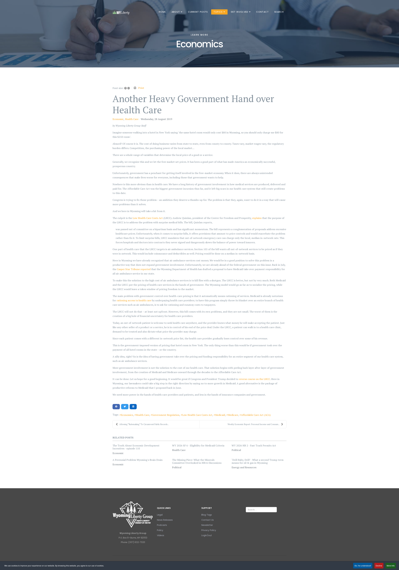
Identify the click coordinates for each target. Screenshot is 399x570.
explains (257, 218)
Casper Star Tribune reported (134, 269)
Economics (127, 415)
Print (141, 88)
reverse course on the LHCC (254, 379)
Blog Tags (206, 514)
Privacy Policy (208, 530)
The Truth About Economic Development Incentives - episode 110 (136, 447)
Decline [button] (379, 565)
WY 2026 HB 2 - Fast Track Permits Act (254, 445)
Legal (160, 514)
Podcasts (162, 525)
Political (236, 450)
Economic (118, 119)
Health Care (131, 119)
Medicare (233, 415)
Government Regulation (165, 415)
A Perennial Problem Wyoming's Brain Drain (138, 460)
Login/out (206, 535)
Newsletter (207, 525)
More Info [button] (391, 565)
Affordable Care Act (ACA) (256, 415)
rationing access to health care (134, 300)
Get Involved (239, 11)
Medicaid (220, 415)
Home (162, 11)
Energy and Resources (244, 467)
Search (279, 11)
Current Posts (198, 11)
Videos (160, 535)
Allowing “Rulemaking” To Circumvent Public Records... (144, 424)
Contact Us (207, 519)
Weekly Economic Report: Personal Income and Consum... (254, 424)
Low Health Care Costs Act (148, 218)
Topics (218, 11)
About (176, 11)
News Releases (165, 519)
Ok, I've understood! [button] (362, 565)
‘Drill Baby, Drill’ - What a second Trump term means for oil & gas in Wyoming (258, 461)
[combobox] (261, 509)
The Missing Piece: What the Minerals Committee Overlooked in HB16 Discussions (196, 461)
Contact (262, 11)
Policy (160, 530)
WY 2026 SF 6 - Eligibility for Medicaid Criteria (198, 445)
